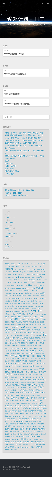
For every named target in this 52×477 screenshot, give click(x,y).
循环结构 (19, 366)
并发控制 (24, 361)
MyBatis (32, 288)
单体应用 (12, 338)
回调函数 (8, 346)
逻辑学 (41, 439)
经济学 (39, 419)
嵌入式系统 (33, 358)
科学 (44, 411)
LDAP (25, 285)
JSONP (9, 282)
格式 (32, 398)
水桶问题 (28, 400)
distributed (9, 223)
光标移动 (28, 324)
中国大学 (13, 317)
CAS (20, 269)
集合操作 (25, 444)
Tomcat (8, 298)
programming (10, 233)
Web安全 (43, 298)
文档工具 (29, 387)
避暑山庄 (19, 442)
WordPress (38, 301)
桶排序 (40, 398)
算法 (6, 416)
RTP (22, 293)
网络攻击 (33, 424)
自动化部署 (41, 426)
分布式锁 (14, 332)
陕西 (20, 444)
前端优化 (41, 332)
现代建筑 (25, 408)
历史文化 (25, 338)
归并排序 (7, 366)
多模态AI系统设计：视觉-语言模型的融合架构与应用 (24, 133)
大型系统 (7, 353)
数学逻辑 (21, 377)
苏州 (27, 429)
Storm (14, 295)
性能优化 (18, 369)
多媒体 (22, 351)
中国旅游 (19, 317)
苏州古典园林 (9, 169)
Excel (33, 274)
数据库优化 (12, 380)
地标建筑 (7, 348)
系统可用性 (24, 416)
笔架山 (40, 413)
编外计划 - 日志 (26, 19)
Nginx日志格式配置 (12, 94)
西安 (10, 431)
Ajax (23, 266)
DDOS (31, 272)
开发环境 (19, 363)
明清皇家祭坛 (39, 390)
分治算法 (31, 333)
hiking (7, 225)
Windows (21, 301)
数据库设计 (8, 385)
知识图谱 (24, 411)
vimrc (15, 308)
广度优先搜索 (8, 363)
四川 (37, 343)
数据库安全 (35, 379)
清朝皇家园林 (42, 406)
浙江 (29, 403)
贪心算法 (43, 434)
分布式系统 (30, 330)
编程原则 (35, 421)
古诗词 (14, 340)
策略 (44, 413)
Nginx (6, 290)
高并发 (33, 447)
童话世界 (34, 413)
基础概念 (29, 348)
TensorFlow (36, 295)
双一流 (43, 338)
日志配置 (13, 390)
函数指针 (8, 330)
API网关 (43, 264)
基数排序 (23, 348)
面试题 (35, 444)
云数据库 (22, 319)
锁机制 (6, 444)
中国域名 (7, 317)
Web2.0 (24, 298)
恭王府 (7, 161)
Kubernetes (19, 285)
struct (10, 308)
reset (6, 308)
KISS (43, 282)
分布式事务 (15, 330)
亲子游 (13, 322)
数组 (35, 385)
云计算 (28, 319)
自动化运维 (33, 426)
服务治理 (30, 392)
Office (21, 290)
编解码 (41, 421)
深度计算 (22, 406)
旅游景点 (40, 387)
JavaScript (27, 282)
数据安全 (41, 377)
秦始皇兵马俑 (14, 413)
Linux (30, 285)
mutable (30, 306)
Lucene (41, 285)
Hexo (21, 280)
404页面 (7, 264)
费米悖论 (7, 436)
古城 (9, 340)
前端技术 (19, 335)
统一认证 (7, 421)
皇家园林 (44, 408)
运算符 (14, 439)
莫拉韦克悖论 (42, 429)
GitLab (22, 277)
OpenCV (26, 290)
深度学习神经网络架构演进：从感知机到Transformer (24, 135)
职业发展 (19, 426)
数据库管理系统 (31, 382)
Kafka (13, 285)
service (7, 236)
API (38, 264)
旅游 (34, 387)
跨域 (17, 436)
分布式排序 (22, 330)
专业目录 (24, 311)
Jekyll (33, 282)
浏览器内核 (24, 403)
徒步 (13, 366)
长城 (17, 444)
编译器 (6, 424)
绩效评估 (21, 421)
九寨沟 (35, 317)
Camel (43, 269)
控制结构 (22, 374)
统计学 (16, 421)
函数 (45, 327)
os (5, 231)
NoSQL (12, 290)
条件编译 (10, 395)
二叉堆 (6, 319)
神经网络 (39, 411)
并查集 (39, 361)
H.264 (6, 280)
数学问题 (28, 377)
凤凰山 (40, 327)
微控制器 (25, 366)
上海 (38, 309)
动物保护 (38, 335)
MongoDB (25, 288)
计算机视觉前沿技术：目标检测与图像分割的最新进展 (24, 140)
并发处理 (18, 361)
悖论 (41, 369)
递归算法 (29, 439)
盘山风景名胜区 (10, 158)
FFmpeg (38, 274)
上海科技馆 (9, 163)
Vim (19, 298)
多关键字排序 (16, 351)
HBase (11, 280)
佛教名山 (7, 324)
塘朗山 (41, 348)
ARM (6, 266)
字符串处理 (26, 356)
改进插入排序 (14, 377)
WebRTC (36, 298)
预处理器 (11, 447)
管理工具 (17, 416)
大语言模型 (25, 353)
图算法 (35, 346)
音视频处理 (42, 444)
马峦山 (17, 447)
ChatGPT (15, 272)
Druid (20, 274)
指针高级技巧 (42, 372)
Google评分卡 (40, 277)
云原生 (15, 319)
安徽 (44, 356)
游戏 (6, 408)
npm (35, 306)
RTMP (18, 293)
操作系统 (7, 377)
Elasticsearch (27, 274)
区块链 (7, 338)
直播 (19, 411)
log (21, 306)
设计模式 (21, 190)
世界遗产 (30, 314)
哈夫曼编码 (37, 340)
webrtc (7, 247)
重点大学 (33, 442)
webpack (21, 308)
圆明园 (40, 345)
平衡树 (13, 361)
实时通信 (18, 358)
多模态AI (28, 351)
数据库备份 (28, 379)
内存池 (13, 327)
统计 (12, 421)
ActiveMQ (12, 266)
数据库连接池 (16, 385)
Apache (9, 269)
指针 (35, 372)
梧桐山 (45, 398)
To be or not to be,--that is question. (26, 24)
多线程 (34, 351)
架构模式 (37, 395)
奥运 (43, 353)
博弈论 (18, 338)
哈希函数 (44, 340)
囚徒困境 (31, 343)
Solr (6, 295)
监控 (6, 411)
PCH (37, 290)
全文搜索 (34, 324)
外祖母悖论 (8, 351)
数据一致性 (35, 377)
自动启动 (7, 429)
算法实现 (11, 416)
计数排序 (32, 431)
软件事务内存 (29, 436)
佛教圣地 (13, 324)
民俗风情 (21, 400)
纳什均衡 (18, 419)
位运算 (42, 322)
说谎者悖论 (27, 434)
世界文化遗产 (35, 311)
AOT (35, 264)
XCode (6, 303)
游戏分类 (10, 408)
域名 (12, 348)
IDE (37, 280)
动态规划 (32, 335)
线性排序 (33, 419)
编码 (30, 421)
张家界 (37, 363)
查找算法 (14, 398)
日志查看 (7, 390)
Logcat (36, 285)
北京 (44, 335)
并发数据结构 (32, 361)
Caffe (38, 269)
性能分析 (24, 369)
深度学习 (16, 406)
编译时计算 (20, 424)
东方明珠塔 (38, 314)
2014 (6, 46)
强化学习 (42, 363)
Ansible (34, 266)
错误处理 (12, 444)
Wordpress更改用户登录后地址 (17, 104)
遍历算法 (13, 442)
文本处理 (23, 387)
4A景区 (12, 264)
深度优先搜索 (8, 406)
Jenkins (38, 282)
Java (19, 282)
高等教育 (39, 447)
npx (39, 306)
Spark (9, 295)
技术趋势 (30, 372)
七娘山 (34, 308)
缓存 (26, 421)
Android (28, 266)
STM (31, 293)
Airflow (18, 266)
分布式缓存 (37, 330)
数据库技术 (15, 382)
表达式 (6, 431)
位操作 (37, 322)
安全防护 (39, 356)
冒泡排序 (34, 327)
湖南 (15, 408)
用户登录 (31, 408)
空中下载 (28, 413)
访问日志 (13, 434)
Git (17, 277)
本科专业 (36, 392)
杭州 (22, 395)
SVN (35, 293)
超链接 (13, 436)
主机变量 (26, 317)
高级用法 (7, 449)
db (6, 220)
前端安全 (7, 335)
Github (33, 277)
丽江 (31, 317)
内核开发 (28, 327)
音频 (6, 447)
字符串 (11, 356)
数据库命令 (21, 379)
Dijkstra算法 (8, 274)
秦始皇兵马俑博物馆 (12, 171)
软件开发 (37, 437)
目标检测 (14, 411)
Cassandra (8, 272)
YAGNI (28, 303)
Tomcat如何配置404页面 (14, 54)
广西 (14, 363)
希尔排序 (7, 361)
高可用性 (27, 447)
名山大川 (25, 340)
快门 (12, 369)
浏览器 (17, 403)
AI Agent (29, 264)
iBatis (17, 306)
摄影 (41, 375)
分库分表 (20, 332)
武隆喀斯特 (15, 400)
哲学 (19, 343)
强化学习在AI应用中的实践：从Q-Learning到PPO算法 (24, 156)
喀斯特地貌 (24, 343)
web (6, 244)
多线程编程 (40, 351)
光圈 (23, 324)
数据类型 (23, 385)
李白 (6, 395)
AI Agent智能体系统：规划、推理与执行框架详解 (23, 138)
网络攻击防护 (40, 424)
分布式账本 (8, 332)
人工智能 (19, 322)
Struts (24, 295)
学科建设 (32, 356)
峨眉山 (27, 358)
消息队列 (34, 403)
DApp (21, 272)
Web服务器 (14, 301)
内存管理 (20, 327)
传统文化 (31, 322)
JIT (5, 282)
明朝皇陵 (25, 390)
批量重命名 (20, 372)
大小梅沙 (13, 353)
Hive (25, 280)
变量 (6, 340)
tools (6, 242)
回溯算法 (42, 343)
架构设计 (7, 398)
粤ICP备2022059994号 (11, 469)
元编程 (19, 324)
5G (22, 264)
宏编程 (12, 358)
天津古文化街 (9, 174)
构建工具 (26, 395)
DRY (35, 272)
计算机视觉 (39, 431)
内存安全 (7, 327)
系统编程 (43, 416)
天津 (30, 353)
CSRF (34, 269)
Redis (27, 293)
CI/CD (24, 269)
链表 (43, 442)
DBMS (26, 272)
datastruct (8, 217)
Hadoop (16, 280)
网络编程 (8, 193)
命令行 (31, 340)
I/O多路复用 (31, 280)
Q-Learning (8, 293)
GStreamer (11, 277)
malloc (25, 306)
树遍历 (27, 398)
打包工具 (7, 372)
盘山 (9, 411)
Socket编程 (41, 293)
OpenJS (33, 290)
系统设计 (7, 419)
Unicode (14, 298)
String (19, 295)
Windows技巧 (30, 301)
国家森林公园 (15, 345)
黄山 (12, 449)
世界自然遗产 (21, 314)
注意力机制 (11, 403)
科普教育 (7, 413)
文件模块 (7, 387)
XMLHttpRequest (15, 303)
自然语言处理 (14, 429)
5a (5, 212)
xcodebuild (28, 308)
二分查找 (40, 317)
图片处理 (29, 345)
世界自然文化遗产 (10, 314)
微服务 (32, 366)
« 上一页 (8, 117)
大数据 (19, 353)
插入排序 (29, 375)
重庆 (28, 442)
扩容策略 (13, 372)
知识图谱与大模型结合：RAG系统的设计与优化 (22, 143)
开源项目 (25, 363)
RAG (14, 293)
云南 (10, 319)
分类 (37, 332)
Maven (18, 288)
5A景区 (18, 264)
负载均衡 (37, 434)
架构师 (32, 395)
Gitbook (27, 277)
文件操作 (40, 385)
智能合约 (12, 392)
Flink (43, 274)
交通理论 (7, 322)
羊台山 (14, 426)
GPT (6, 277)
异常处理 (31, 363)
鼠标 (15, 449)
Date (38, 272)
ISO (40, 280)
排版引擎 (16, 374)
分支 (25, 332)
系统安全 (31, 416)
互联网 (32, 319)
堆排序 (35, 348)
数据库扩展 (8, 382)
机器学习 (42, 392)
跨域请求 (21, 436)
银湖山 (39, 442)
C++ (16, 269)
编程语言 (8, 195)
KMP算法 (7, 285)
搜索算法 (35, 375)
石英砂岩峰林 (32, 411)
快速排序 (7, 369)
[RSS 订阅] (42, 3)
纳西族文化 (25, 419)
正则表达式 (8, 400)
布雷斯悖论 (41, 358)
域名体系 (16, 348)
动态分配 (26, 335)
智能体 (6, 392)
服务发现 (24, 392)
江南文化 (41, 400)
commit (7, 306)
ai (5, 215)
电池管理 (37, 408)
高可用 (22, 447)
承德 (25, 372)
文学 (18, 387)
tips (6, 239)
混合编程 (28, 406)
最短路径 (18, 392)
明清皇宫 (31, 390)
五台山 (37, 319)
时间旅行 (19, 390)
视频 (27, 431)
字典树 (6, 356)
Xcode (23, 303)
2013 (6, 66)
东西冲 (44, 314)
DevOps (25, 195)
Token (42, 295)
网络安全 (26, 424)
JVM (14, 282)
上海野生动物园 (10, 166)
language (8, 228)
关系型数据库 (42, 324)
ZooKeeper (34, 303)
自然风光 (21, 429)
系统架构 (37, 416)
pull (42, 306)
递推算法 (35, 439)
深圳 (40, 403)
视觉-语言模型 (21, 431)
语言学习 (19, 434)
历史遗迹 (31, 338)
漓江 (19, 408)
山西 (23, 358)
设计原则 (7, 434)
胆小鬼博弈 (26, 426)
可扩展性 (19, 340)
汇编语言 (34, 400)
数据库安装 (43, 379)
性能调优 (30, 369)
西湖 (14, 431)
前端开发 (13, 335)
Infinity (45, 280)
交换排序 (43, 319)
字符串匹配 (18, 356)
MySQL (39, 288)
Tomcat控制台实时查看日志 (15, 74)
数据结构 (30, 385)
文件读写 (13, 387)
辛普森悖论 (8, 439)
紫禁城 (13, 419)
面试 (30, 444)
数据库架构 (22, 382)
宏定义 (7, 358)
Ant (40, 266)
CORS (29, 269)
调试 (32, 434)
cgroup (41, 303)
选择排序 (23, 439)
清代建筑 (34, 406)
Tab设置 (29, 295)
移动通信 (21, 413)
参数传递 (38, 338)
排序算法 (9, 374)
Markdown (11, 288)
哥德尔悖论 (13, 343)
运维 (18, 439)
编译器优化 (12, 424)
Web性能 (7, 301)
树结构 (22, 398)
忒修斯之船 (39, 366)
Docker (15, 274)
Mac (6, 288)
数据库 (6, 379)
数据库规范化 (40, 382)
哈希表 (7, 343)
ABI (25, 264)
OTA (17, 290)
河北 (6, 403)
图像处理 (22, 345)
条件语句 (16, 395)
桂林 (35, 398)
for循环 (12, 306)
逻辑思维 (7, 442)
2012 (6, 86)
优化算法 (25, 322)
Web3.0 (29, 298)
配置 (24, 442)
